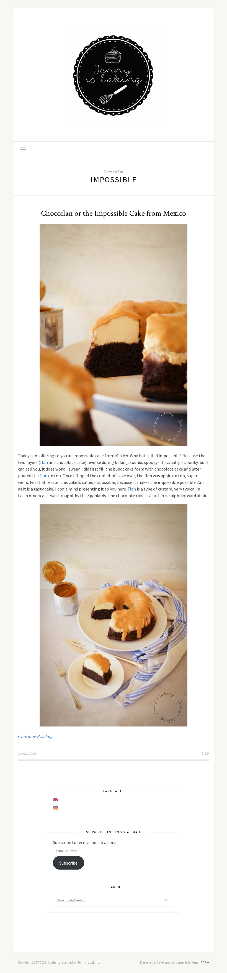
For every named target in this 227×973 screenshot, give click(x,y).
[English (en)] (55, 799)
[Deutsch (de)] (55, 808)
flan (44, 462)
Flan (132, 489)
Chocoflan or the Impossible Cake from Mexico (113, 213)
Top (204, 962)
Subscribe (68, 863)
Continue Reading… (37, 736)
